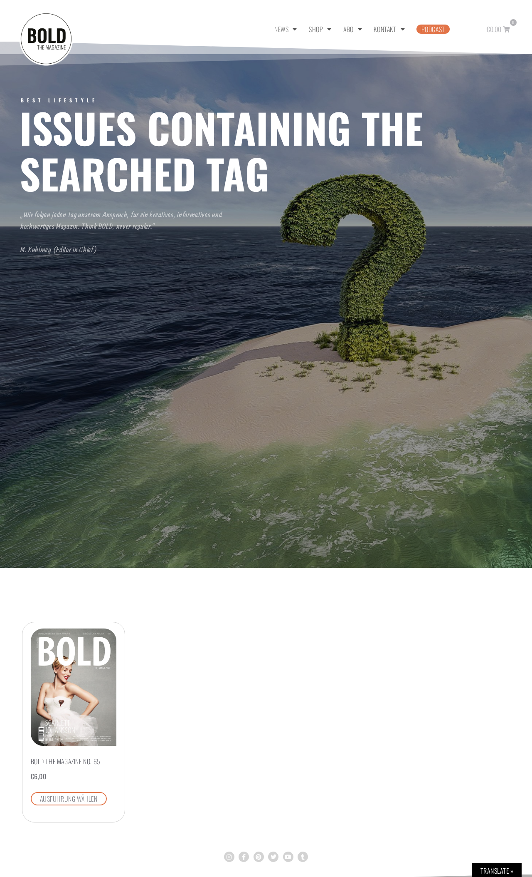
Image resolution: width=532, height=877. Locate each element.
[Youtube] (288, 857)
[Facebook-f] (244, 857)
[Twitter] (273, 857)
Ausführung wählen (69, 799)
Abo (348, 29)
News (281, 29)
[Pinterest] (259, 857)
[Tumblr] (303, 857)
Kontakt (385, 29)
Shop (316, 29)
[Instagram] (229, 857)
